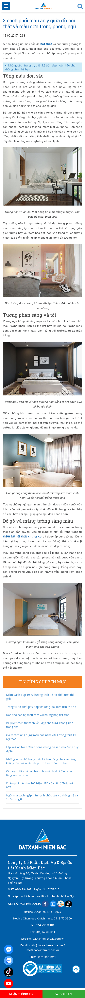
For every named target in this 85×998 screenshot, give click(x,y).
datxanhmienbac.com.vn (48, 938)
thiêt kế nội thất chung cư (22, 536)
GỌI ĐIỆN (66, 994)
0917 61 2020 (52, 912)
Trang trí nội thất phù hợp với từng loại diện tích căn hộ (41, 707)
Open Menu (6, 6)
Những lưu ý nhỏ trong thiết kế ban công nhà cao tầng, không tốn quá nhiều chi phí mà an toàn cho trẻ (41, 761)
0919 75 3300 (63, 918)
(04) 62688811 (45, 932)
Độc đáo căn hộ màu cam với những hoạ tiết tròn (37, 715)
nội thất (46, 44)
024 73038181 (45, 925)
